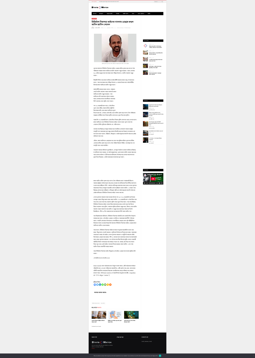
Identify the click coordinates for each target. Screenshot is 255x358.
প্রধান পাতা (94, 13)
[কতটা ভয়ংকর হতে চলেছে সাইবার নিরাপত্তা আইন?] (131, 315)
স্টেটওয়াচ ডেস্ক (152, 109)
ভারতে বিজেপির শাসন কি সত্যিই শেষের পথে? (156, 131)
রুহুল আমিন (103, 303)
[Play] (144, 183)
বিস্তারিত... (93, 348)
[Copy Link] (108, 284)
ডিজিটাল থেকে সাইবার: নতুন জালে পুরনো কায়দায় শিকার (115, 321)
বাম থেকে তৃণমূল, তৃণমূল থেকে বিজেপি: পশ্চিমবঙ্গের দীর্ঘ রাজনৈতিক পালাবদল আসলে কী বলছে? (156, 123)
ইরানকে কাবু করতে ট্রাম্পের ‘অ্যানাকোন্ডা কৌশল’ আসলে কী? (155, 74)
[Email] (105, 284)
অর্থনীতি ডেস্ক (152, 119)
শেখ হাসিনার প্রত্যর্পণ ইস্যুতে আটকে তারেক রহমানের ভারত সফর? (109, 1)
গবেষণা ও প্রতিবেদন (141, 13)
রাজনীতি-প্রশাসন (125, 13)
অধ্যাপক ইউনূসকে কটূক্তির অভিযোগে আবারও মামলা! (98, 321)
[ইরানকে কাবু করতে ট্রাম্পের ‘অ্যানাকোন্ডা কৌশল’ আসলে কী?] (145, 72)
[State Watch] (100, 7)
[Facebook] (95, 284)
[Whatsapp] (102, 284)
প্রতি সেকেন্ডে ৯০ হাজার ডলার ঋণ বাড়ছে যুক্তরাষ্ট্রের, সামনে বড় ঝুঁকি (155, 67)
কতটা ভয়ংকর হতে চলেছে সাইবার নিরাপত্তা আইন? (129, 321)
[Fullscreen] (161, 183)
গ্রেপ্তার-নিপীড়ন (94, 18)
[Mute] (159, 183)
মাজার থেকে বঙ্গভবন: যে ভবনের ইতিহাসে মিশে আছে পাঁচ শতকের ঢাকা (156, 53)
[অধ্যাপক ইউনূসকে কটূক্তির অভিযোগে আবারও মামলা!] (99, 315)
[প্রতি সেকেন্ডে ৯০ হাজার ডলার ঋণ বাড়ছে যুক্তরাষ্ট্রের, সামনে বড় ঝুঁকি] (145, 66)
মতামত (133, 13)
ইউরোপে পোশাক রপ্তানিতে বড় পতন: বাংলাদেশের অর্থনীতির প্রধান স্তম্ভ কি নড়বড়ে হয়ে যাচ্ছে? (156, 114)
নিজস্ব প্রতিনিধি (98, 27)
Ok (160, 355)
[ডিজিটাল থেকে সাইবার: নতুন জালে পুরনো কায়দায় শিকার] (115, 315)
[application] (153, 179)
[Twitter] (97, 284)
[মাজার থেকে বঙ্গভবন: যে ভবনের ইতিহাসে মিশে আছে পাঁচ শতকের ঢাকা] (145, 52)
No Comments (121, 27)
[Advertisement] (127, 99)
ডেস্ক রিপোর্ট (152, 134)
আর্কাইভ (149, 13)
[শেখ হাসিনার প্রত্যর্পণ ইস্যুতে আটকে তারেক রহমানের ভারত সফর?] (145, 59)
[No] (253, 355)
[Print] (110, 284)
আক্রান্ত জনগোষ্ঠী (109, 13)
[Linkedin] (100, 284)
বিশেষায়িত (117, 13)
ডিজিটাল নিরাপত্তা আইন (95, 303)
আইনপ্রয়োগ (101, 13)
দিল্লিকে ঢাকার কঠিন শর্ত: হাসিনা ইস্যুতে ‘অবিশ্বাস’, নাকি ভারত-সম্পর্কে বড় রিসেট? (155, 47)
